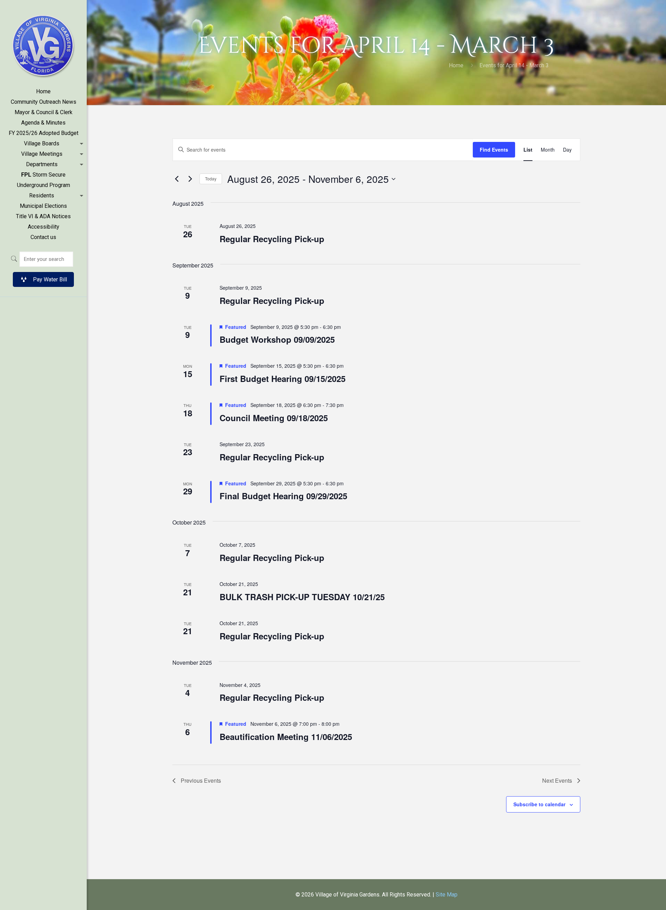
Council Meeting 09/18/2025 (274, 418)
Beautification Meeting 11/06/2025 (286, 736)
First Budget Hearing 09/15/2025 (282, 378)
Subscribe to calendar (539, 804)
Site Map (447, 894)
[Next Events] (190, 179)
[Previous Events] (176, 179)
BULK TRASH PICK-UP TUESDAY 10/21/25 (302, 597)
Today (210, 178)
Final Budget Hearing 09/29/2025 (283, 496)
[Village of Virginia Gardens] (43, 43)
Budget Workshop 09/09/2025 (277, 339)
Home (456, 65)
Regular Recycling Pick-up (272, 239)
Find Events (494, 149)
